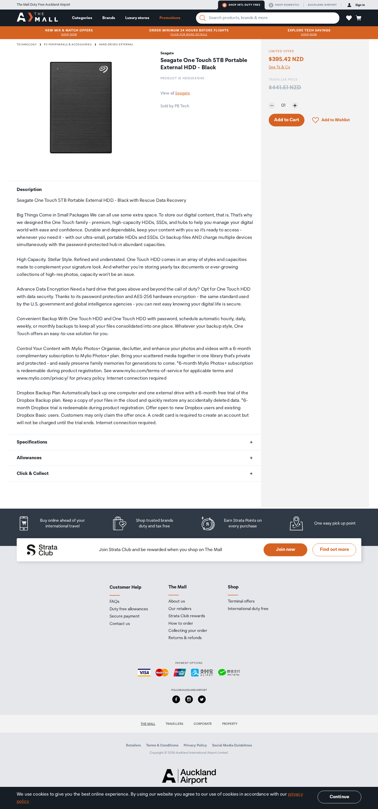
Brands (108, 18)
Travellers (174, 724)
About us (176, 601)
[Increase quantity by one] (295, 105)
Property (230, 724)
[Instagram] (189, 699)
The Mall (148, 724)
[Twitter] (202, 699)
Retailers (133, 745)
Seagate (182, 93)
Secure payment (125, 616)
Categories (82, 18)
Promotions (169, 18)
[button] (349, 18)
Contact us (120, 624)
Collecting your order (187, 631)
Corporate (203, 724)
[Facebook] (176, 699)
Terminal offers (241, 601)
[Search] (203, 18)
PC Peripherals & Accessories (68, 44)
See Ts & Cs (279, 67)
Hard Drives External (116, 44)
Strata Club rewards (186, 616)
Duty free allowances (129, 609)
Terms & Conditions (162, 745)
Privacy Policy (195, 745)
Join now (285, 549)
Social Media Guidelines (232, 745)
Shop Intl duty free (244, 4)
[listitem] (56, 523)
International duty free (248, 609)
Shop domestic (287, 4)
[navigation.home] (37, 18)
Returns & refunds (185, 638)
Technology (27, 44)
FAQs (114, 601)
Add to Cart (286, 120)
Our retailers (179, 609)
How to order (180, 623)
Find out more (334, 549)
